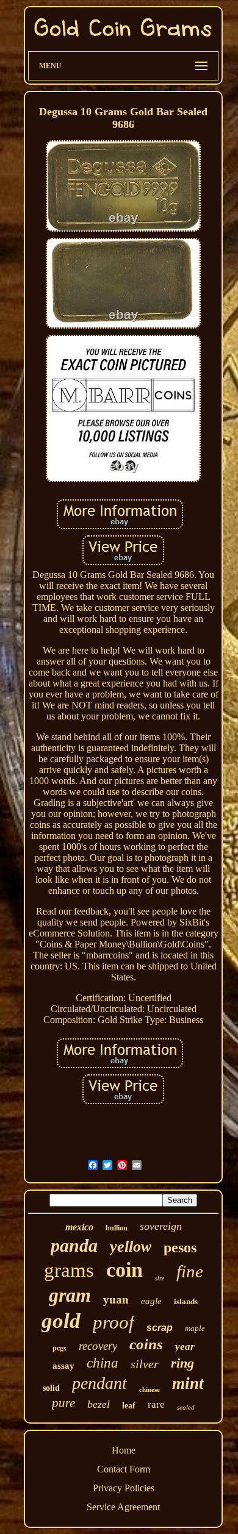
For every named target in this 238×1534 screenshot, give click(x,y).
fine (189, 1271)
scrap (159, 1327)
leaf (128, 1405)
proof (113, 1322)
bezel (98, 1404)
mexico (79, 1227)
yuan (116, 1299)
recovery (98, 1346)
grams (69, 1270)
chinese (149, 1389)
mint (188, 1383)
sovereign (161, 1226)
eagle (151, 1301)
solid (51, 1388)
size (159, 1278)
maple (195, 1328)
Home (123, 1450)
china (102, 1363)
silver (145, 1364)
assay (63, 1366)
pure (63, 1403)
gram (70, 1295)
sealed (186, 1407)
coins (146, 1344)
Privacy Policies (123, 1488)
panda (74, 1245)
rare (156, 1404)
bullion (117, 1228)
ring (182, 1363)
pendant (99, 1383)
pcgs (59, 1348)
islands (186, 1301)
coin (124, 1269)
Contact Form (123, 1469)
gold (61, 1321)
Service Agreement (123, 1507)
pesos (180, 1247)
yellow (130, 1246)
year (185, 1346)
